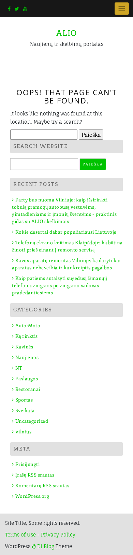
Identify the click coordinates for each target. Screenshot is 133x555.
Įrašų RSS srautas (34, 475)
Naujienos (27, 357)
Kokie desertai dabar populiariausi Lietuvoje (66, 232)
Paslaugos (26, 379)
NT (18, 368)
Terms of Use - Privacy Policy (40, 535)
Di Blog (45, 546)
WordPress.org (32, 496)
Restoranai (27, 389)
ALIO (66, 33)
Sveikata (25, 411)
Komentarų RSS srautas (42, 486)
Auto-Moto (27, 326)
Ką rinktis (26, 336)
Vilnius (23, 432)
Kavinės (24, 347)
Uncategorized (31, 421)
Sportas (24, 400)
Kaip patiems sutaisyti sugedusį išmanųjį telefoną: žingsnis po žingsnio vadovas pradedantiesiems (59, 285)
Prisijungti (27, 464)
